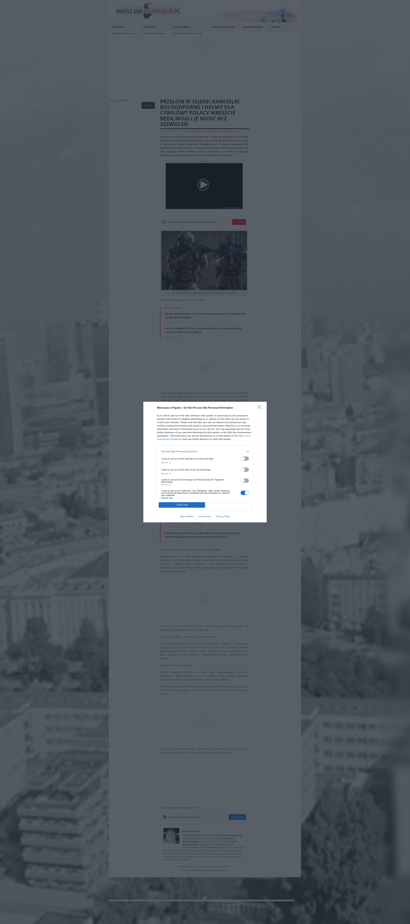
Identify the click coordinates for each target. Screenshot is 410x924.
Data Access (205, 516)
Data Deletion (187, 516)
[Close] (260, 408)
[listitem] (205, 451)
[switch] (245, 458)
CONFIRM (182, 505)
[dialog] (205, 462)
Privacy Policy (223, 516)
